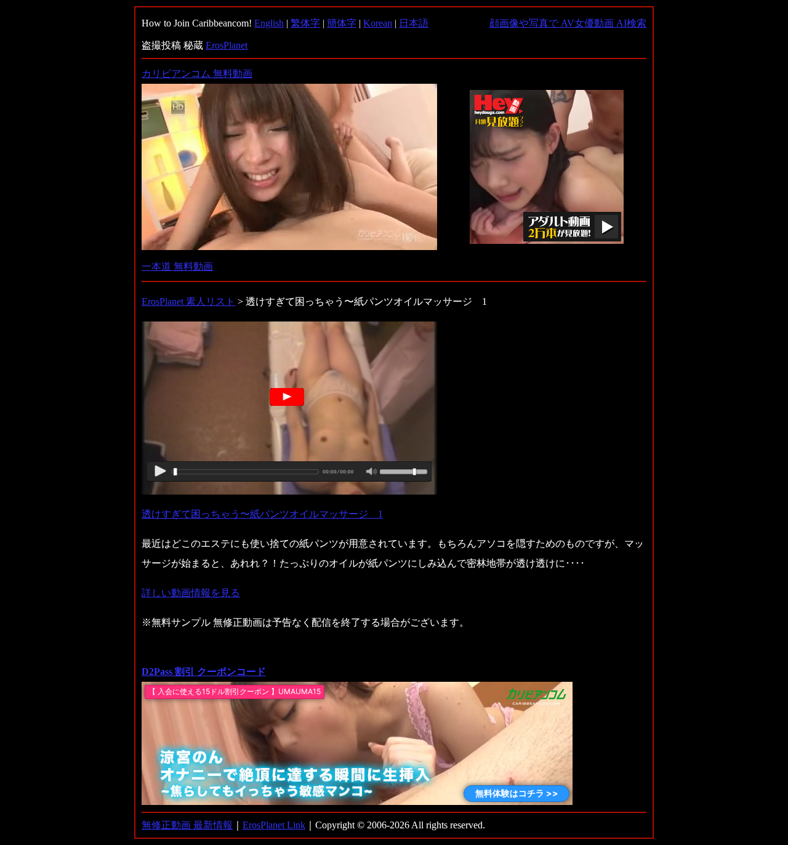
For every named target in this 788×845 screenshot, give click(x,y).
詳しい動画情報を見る (191, 593)
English (269, 23)
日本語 (413, 23)
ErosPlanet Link (274, 825)
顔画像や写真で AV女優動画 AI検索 (567, 23)
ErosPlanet (226, 45)
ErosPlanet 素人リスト (188, 301)
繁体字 (305, 23)
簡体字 (341, 23)
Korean (377, 23)
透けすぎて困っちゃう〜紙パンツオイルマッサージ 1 (262, 514)
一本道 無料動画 (177, 266)
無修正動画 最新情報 (187, 825)
